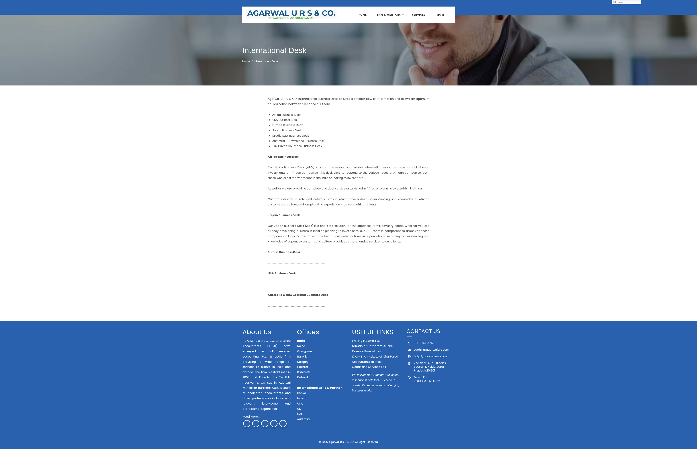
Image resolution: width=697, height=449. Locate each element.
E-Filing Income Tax (366, 341)
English (620, 2)
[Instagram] (264, 423)
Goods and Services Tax (369, 367)
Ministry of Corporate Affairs (372, 346)
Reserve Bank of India (367, 351)
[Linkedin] (283, 423)
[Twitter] (255, 423)
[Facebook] (246, 423)
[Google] (274, 423)
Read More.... (251, 417)
